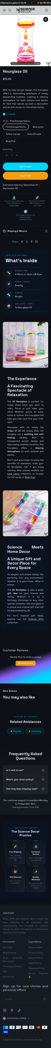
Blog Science (9, 952)
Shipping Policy (36, 968)
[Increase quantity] (17, 155)
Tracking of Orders (12, 966)
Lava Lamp (14, 473)
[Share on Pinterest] (31, 241)
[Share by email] (36, 241)
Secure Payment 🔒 (38, 975)
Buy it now (25, 175)
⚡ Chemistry (34, 731)
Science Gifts (36, 619)
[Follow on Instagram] (5, 1010)
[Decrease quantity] (6, 155)
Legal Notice (34, 963)
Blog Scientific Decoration (13, 959)
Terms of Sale (35, 947)
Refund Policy (35, 957)
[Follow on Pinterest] (12, 1010)
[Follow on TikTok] (19, 1010)
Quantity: (7, 149)
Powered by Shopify (33, 1039)
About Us (7, 947)
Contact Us (8, 976)
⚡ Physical (15, 731)
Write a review (25, 663)
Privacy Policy (35, 952)
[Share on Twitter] (26, 241)
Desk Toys (30, 477)
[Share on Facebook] (22, 241)
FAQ (5, 971)
